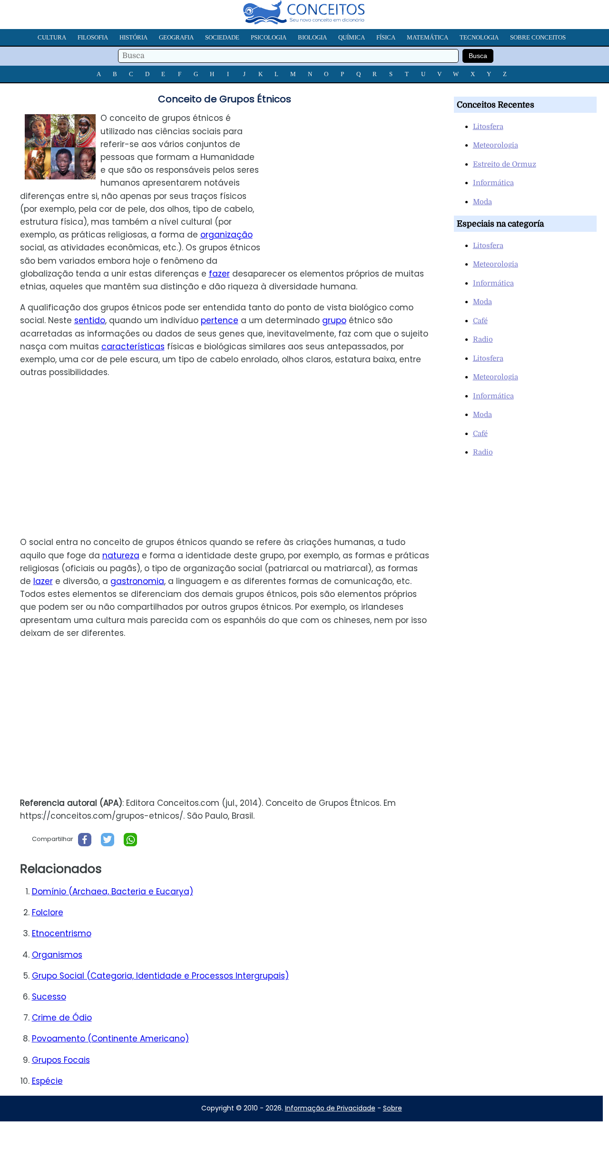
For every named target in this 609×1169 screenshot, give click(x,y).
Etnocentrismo (61, 933)
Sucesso (49, 996)
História (133, 37)
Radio (483, 339)
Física (385, 37)
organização (226, 234)
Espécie (47, 1081)
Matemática (427, 37)
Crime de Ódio (62, 1017)
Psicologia (268, 37)
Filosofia (93, 37)
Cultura (52, 37)
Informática (493, 182)
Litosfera (488, 126)
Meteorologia (495, 145)
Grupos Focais (61, 1060)
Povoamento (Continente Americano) (110, 1038)
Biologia (312, 37)
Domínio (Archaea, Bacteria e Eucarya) (112, 891)
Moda (482, 202)
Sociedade (222, 37)
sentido (89, 320)
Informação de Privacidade (330, 1108)
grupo (334, 320)
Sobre (392, 1108)
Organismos (57, 955)
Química (351, 37)
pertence (219, 320)
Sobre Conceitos (538, 37)
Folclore (47, 912)
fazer (219, 273)
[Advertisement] (356, 178)
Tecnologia (479, 37)
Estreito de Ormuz (504, 164)
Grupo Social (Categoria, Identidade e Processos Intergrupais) (160, 975)
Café (480, 321)
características (133, 346)
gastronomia (137, 581)
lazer (43, 581)
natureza (120, 555)
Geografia (176, 37)
